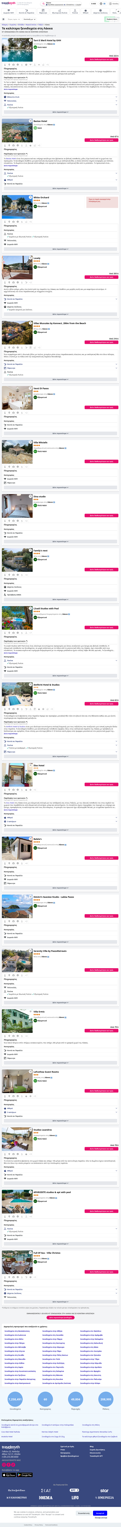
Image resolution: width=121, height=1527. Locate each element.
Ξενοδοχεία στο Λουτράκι (91, 1351)
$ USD (93, 4)
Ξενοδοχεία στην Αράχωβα (91, 1335)
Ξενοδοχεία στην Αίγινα (14, 1351)
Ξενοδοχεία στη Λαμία (13, 1367)
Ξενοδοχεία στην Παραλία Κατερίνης (19, 1379)
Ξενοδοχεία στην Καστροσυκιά (17, 1383)
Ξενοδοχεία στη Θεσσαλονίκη (17, 1331)
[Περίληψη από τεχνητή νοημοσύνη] (26, 79)
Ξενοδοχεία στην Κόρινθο (91, 1363)
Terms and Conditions (51, 1525)
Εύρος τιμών (12, 19)
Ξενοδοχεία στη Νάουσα (52, 1375)
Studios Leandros (43, 1129)
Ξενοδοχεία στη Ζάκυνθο (14, 1359)
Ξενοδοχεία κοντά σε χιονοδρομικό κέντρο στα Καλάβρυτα (19, 1426)
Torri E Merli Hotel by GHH (47, 40)
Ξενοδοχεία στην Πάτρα (14, 1343)
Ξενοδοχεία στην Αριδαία (91, 1367)
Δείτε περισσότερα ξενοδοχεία (60, 1317)
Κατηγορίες (65, 1453)
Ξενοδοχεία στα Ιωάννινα (15, 1335)
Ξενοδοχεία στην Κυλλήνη (53, 1363)
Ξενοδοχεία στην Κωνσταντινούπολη (20, 1371)
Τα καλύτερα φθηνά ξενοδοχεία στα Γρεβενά (99, 1436)
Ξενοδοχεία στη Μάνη (91, 1425)
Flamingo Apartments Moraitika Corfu (97, 1432)
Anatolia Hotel (7, 1436)
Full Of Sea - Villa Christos (47, 1252)
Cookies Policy (28, 1525)
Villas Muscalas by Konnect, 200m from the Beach (60, 323)
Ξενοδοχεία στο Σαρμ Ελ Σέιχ (53, 1436)
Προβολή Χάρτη (112, 19)
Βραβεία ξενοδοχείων (69, 1456)
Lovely (37, 258)
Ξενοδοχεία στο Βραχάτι (90, 1371)
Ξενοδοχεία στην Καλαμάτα (91, 1339)
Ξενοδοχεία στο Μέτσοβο (15, 1347)
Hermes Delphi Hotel (50, 1432)
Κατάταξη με (28, 19)
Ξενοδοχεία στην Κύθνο (14, 1363)
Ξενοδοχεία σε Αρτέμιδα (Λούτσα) (56, 1383)
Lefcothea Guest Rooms (46, 1071)
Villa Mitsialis (40, 442)
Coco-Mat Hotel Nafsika (10, 1432)
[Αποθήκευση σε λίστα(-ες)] (30, 40)
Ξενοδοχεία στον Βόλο (13, 1339)
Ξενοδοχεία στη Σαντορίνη (53, 1343)
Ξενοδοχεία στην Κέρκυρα (53, 1347)
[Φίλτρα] (3, 19)
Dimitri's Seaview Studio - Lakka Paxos (54, 897)
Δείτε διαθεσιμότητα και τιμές (101, 59)
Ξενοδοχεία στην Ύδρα (89, 1359)
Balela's (38, 839)
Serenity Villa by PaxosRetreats (50, 951)
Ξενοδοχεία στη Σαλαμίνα (53, 1371)
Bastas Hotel (40, 121)
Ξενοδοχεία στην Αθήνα (52, 1331)
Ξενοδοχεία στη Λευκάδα (52, 1335)
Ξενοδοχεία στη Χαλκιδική (91, 1343)
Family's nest (41, 550)
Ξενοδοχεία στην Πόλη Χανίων (55, 1355)
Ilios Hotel (39, 765)
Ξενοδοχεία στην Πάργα (52, 1339)
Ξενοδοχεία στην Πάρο (51, 1351)
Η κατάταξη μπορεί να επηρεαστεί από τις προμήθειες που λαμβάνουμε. (28, 35)
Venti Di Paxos (41, 388)
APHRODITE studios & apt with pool (52, 1192)
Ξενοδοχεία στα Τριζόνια (14, 1375)
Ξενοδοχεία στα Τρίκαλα (90, 1355)
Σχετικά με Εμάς (67, 1446)
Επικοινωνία (95, 1453)
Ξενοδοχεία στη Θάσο (89, 1347)
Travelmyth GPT (96, 1456)
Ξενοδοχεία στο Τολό (51, 1359)
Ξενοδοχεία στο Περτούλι (53, 1367)
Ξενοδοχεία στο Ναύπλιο (90, 1331)
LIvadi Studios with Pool (46, 608)
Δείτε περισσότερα (59, 112)
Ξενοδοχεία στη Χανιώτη (90, 1375)
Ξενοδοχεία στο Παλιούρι (91, 1379)
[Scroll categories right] (118, 11)
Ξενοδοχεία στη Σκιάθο (14, 1355)
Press (62, 1450)
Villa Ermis (39, 1011)
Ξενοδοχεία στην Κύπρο (90, 1383)
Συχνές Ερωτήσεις (97, 1450)
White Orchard (41, 197)
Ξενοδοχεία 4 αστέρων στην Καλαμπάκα (58, 1425)
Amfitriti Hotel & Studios (47, 684)
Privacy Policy (39, 1525)
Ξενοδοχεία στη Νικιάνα (52, 1379)
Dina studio (40, 496)
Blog (91, 1446)
